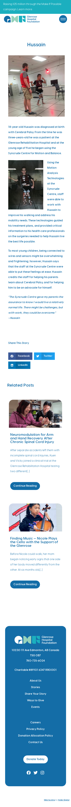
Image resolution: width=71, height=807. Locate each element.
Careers (35, 722)
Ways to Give (35, 700)
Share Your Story (35, 694)
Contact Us (35, 742)
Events (35, 707)
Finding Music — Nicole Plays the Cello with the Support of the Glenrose (34, 542)
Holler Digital (63, 800)
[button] (20, 356)
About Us (35, 680)
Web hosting (49, 800)
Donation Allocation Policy (35, 735)
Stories (35, 687)
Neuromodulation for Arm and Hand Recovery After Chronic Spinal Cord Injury (32, 438)
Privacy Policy (35, 729)
